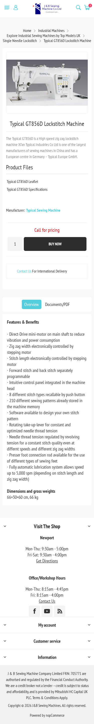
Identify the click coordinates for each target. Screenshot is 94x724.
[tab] (31, 304)
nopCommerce (55, 715)
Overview (31, 304)
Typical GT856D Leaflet (22, 181)
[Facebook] (34, 611)
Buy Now (55, 244)
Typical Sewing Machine (43, 210)
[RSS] (59, 611)
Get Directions (47, 561)
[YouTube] (47, 611)
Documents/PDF (57, 304)
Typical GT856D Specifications (27, 189)
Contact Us (24, 271)
